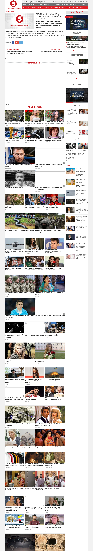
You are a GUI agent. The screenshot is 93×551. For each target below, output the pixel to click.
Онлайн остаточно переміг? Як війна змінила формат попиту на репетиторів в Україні (72, 112)
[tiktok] (67, 1)
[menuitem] (25, 4)
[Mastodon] (78, 1)
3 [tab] (78, 50)
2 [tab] (75, 50)
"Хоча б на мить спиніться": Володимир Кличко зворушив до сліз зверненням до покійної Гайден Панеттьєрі (81, 172)
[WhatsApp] (72, 1)
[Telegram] (70, 1)
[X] (75, 1)
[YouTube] (83, 1)
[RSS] (86, 1)
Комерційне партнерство (69, 130)
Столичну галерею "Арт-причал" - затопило (51, 51)
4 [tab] (80, 50)
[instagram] (64, 1)
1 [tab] (73, 50)
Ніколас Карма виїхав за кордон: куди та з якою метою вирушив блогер (81, 228)
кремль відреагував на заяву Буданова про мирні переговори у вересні (81, 237)
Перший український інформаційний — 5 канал (13, 4)
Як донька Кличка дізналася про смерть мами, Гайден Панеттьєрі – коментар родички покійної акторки (81, 183)
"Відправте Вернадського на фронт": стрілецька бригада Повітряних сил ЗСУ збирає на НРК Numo (71, 74)
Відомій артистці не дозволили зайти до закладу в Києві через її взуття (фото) (82, 210)
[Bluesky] (81, 1)
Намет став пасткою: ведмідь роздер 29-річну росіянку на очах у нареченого (82, 201)
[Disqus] (35, 85)
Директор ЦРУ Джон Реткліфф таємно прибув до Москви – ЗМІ (81, 192)
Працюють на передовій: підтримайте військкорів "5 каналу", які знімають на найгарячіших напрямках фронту (72, 65)
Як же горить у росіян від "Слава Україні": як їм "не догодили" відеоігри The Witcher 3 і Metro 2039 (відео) (82, 219)
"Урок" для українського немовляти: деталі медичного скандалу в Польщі (82, 256)
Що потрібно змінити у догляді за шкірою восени (72, 122)
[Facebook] (61, 1)
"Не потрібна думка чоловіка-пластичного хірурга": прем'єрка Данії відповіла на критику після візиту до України (82, 247)
